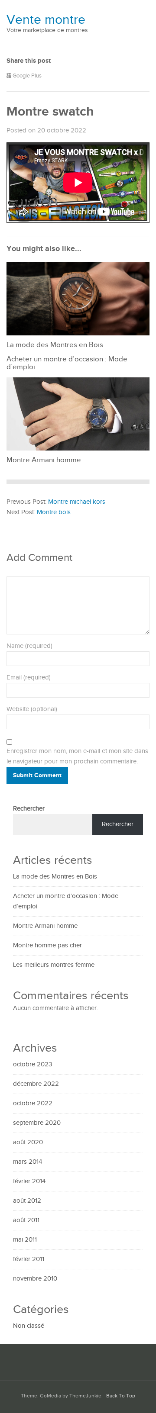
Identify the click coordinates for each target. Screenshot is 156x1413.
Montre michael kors (76, 501)
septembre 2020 (37, 1123)
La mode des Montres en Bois (55, 876)
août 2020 (28, 1142)
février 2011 (28, 1259)
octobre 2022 (32, 1103)
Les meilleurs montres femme (53, 965)
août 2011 (26, 1220)
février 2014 (29, 1181)
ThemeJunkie (85, 1396)
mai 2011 (25, 1239)
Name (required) (29, 646)
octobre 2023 (32, 1064)
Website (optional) (31, 709)
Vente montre (45, 20)
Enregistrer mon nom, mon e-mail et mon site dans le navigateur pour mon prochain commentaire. (77, 756)
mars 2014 (27, 1161)
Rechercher (29, 808)
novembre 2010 (35, 1278)
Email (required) (28, 677)
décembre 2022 (36, 1084)
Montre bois (54, 512)
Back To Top (120, 1396)
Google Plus (26, 76)
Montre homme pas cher (47, 945)
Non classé (28, 1325)
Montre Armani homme (45, 926)
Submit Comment (37, 775)
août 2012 (27, 1200)
